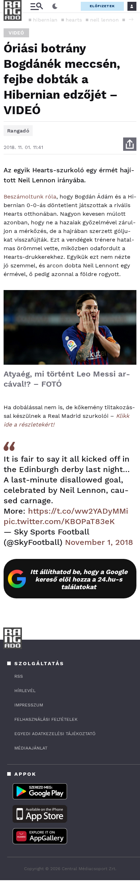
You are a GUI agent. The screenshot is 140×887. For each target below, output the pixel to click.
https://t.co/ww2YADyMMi (78, 510)
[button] (131, 19)
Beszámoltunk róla (30, 196)
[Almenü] (36, 6)
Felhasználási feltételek (46, 719)
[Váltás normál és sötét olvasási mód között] (55, 6)
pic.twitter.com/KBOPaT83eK (59, 521)
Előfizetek (102, 6)
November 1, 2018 (99, 542)
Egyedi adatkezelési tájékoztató (54, 733)
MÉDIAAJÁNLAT (30, 748)
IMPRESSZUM (28, 705)
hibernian (45, 20)
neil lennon (104, 20)
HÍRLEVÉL (25, 690)
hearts (74, 20)
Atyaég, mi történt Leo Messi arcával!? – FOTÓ (67, 378)
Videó (16, 33)
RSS (18, 676)
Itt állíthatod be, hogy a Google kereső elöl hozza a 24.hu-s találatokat (78, 579)
